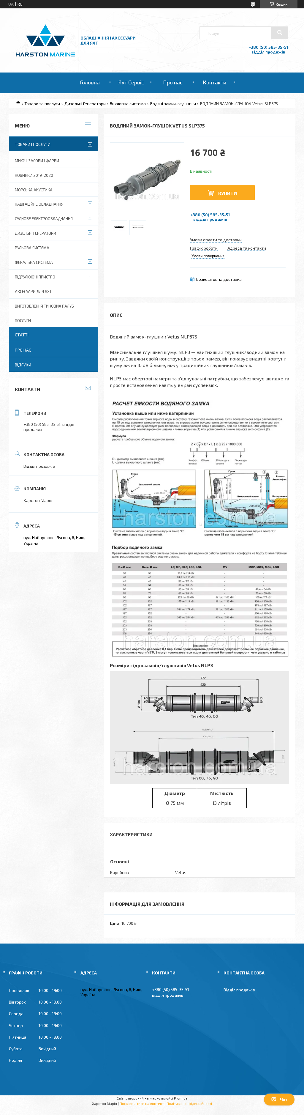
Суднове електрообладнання (44, 218)
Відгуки (23, 364)
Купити (227, 193)
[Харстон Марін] (45, 56)
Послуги (23, 320)
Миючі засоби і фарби (37, 160)
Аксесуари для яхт (33, 291)
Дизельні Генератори (85, 103)
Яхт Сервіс (131, 82)
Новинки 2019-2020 (34, 175)
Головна (90, 82)
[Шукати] (279, 32)
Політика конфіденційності (189, 1103)
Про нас (173, 82)
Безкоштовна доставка (219, 279)
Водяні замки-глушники (173, 103)
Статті (21, 334)
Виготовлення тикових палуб (44, 306)
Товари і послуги (32, 144)
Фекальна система (34, 262)
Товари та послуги (42, 103)
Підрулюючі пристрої (35, 277)
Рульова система (32, 247)
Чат (283, 1099)
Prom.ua (181, 1098)
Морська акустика (34, 190)
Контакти (214, 82)
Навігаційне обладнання (39, 204)
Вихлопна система (128, 103)
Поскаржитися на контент (142, 1103)
